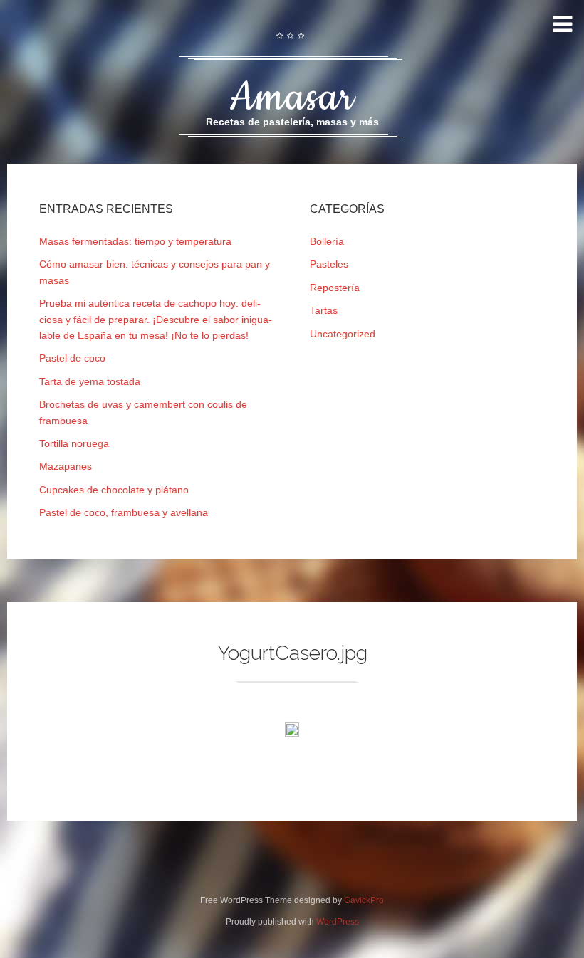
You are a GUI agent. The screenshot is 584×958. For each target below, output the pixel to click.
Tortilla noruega (74, 443)
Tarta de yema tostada (89, 381)
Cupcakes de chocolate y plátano (114, 489)
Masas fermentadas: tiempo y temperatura (135, 241)
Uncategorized (342, 333)
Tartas (324, 310)
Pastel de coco (72, 358)
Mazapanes (65, 466)
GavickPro (364, 900)
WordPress (337, 922)
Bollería (327, 241)
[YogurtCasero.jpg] (292, 732)
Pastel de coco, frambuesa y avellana (123, 512)
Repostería (335, 287)
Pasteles (329, 264)
